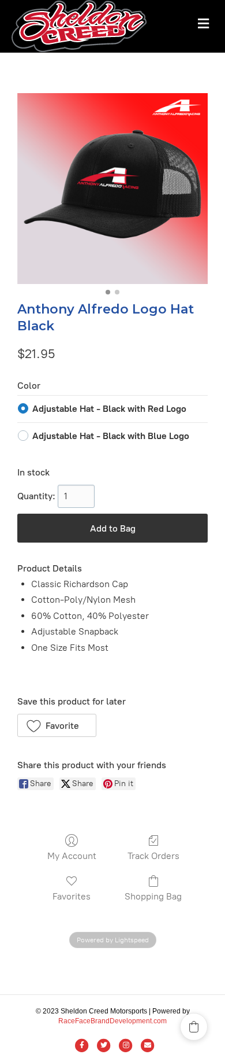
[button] (56, 725)
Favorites (71, 896)
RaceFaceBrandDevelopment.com (112, 1021)
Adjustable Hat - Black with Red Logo (109, 408)
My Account (71, 855)
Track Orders (153, 855)
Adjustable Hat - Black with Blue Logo (110, 435)
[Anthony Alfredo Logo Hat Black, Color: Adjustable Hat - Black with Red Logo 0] (112, 188)
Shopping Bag (153, 896)
